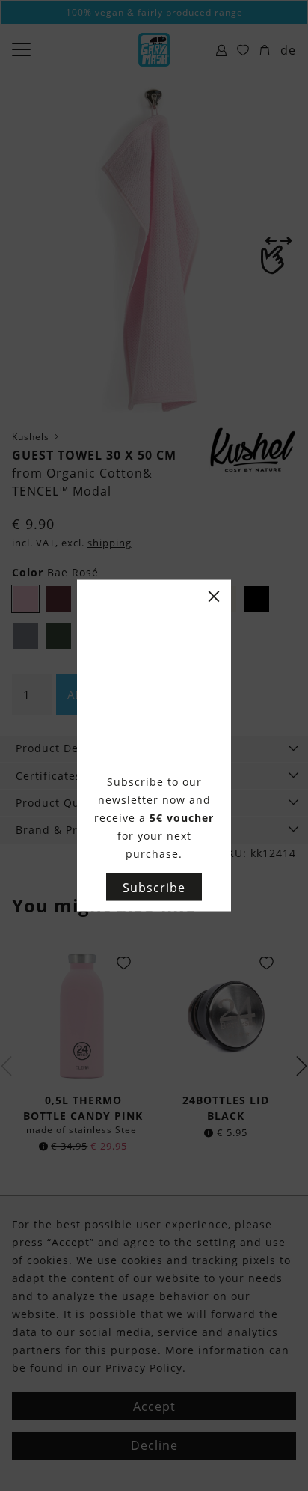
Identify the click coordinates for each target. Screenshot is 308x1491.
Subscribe (154, 887)
